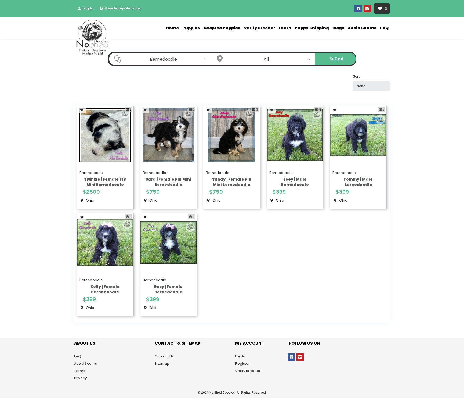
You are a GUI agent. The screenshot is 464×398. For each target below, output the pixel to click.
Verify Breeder (259, 28)
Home (172, 28)
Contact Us (164, 356)
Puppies (191, 28)
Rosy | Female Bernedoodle (168, 289)
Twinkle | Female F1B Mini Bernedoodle (105, 182)
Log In (87, 8)
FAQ (384, 28)
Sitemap (162, 363)
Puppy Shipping (312, 28)
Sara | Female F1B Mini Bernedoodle (168, 182)
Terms (79, 370)
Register (242, 363)
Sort (356, 76)
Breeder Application (123, 8)
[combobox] (165, 59)
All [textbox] (266, 59)
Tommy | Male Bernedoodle (358, 182)
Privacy (80, 378)
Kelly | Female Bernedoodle (104, 289)
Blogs (338, 28)
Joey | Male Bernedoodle (295, 182)
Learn (285, 28)
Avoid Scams (362, 28)
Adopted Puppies (221, 28)
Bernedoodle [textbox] (163, 59)
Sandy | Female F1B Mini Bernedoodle (231, 182)
